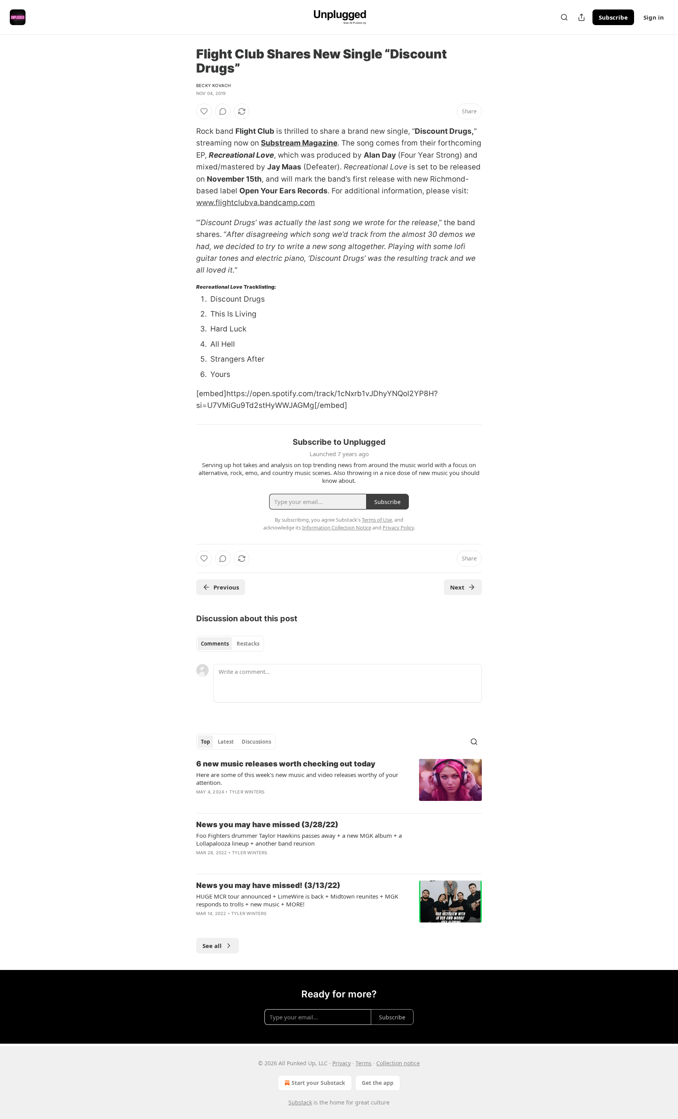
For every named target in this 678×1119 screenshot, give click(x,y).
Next (457, 587)
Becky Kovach (213, 85)
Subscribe (613, 17)
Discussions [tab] (256, 741)
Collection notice (398, 1063)
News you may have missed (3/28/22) (267, 824)
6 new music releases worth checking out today (285, 763)
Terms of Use (377, 519)
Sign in (653, 17)
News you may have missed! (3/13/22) (268, 885)
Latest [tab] (226, 741)
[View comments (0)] (223, 111)
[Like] (204, 111)
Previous (226, 587)
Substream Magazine (299, 142)
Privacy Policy (398, 527)
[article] (339, 783)
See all (212, 946)
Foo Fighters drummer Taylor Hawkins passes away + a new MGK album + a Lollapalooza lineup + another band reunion (299, 839)
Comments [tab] (215, 643)
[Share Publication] (581, 17)
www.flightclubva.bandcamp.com (255, 202)
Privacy (341, 1063)
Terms (363, 1063)
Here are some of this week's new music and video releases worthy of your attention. (297, 778)
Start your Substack (318, 1082)
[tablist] (230, 643)
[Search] (564, 17)
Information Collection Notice (336, 527)
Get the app (378, 1082)
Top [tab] (205, 741)
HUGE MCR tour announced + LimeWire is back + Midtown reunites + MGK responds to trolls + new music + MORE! (297, 900)
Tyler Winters (247, 792)
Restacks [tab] (248, 643)
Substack (300, 1102)
